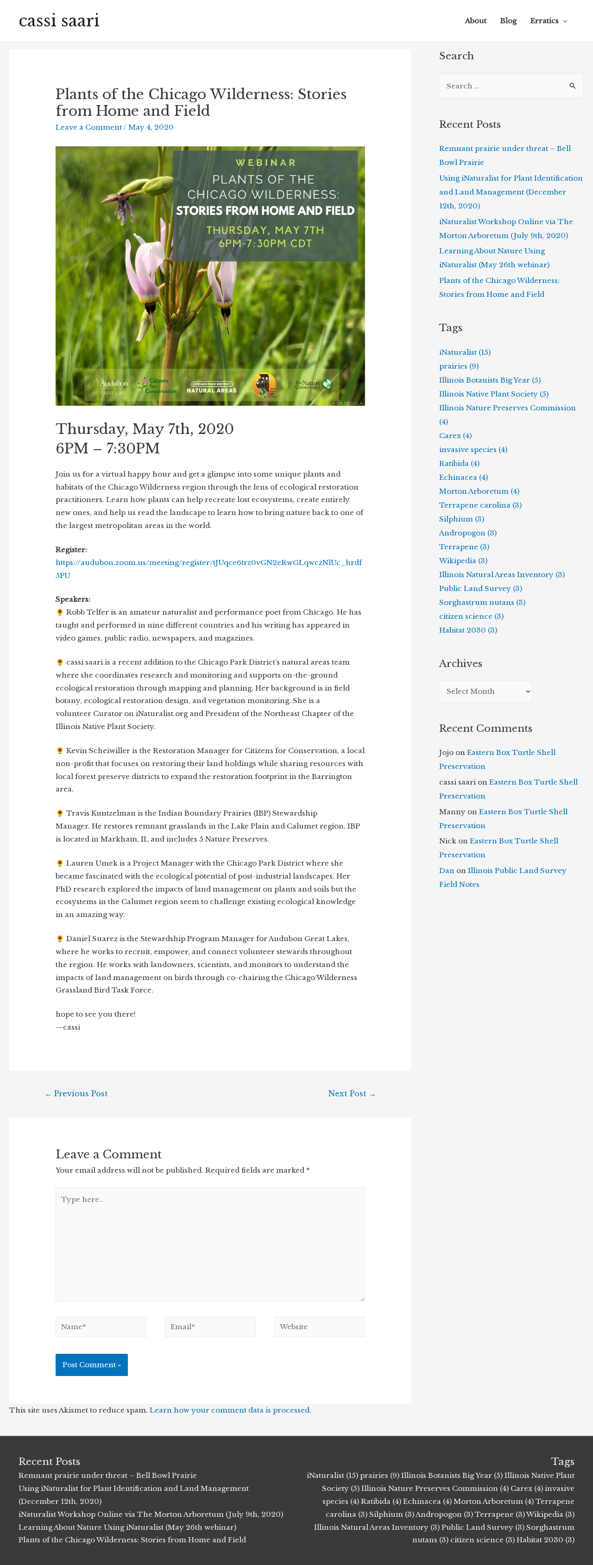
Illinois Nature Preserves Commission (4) (435, 1488)
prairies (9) (459, 366)
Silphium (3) (461, 519)
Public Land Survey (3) (480, 588)
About (475, 20)
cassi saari (59, 21)
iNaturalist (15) (465, 352)
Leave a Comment (89, 127)
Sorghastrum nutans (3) (482, 602)
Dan (446, 870)
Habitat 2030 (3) (468, 630)
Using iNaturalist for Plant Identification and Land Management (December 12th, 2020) (511, 192)
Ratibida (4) (459, 463)
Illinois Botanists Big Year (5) (490, 380)
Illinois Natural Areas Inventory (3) (502, 574)
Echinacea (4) (463, 477)
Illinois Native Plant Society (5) (494, 394)
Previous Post (76, 1093)
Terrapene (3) (464, 546)
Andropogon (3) (468, 532)
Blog (508, 20)
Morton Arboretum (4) (479, 491)
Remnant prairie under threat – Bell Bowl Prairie (108, 1475)
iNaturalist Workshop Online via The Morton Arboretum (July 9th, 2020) (151, 1514)
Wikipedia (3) (463, 560)
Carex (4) (455, 435)
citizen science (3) (471, 616)
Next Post (352, 1093)
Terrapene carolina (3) (480, 505)
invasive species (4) (473, 449)
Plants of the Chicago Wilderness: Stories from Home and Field (132, 1539)
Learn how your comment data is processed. (230, 1410)
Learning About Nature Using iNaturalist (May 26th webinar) (127, 1527)
